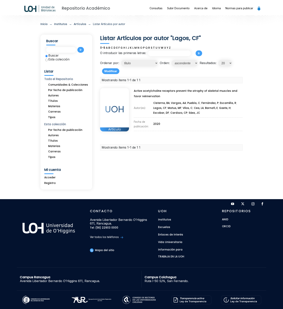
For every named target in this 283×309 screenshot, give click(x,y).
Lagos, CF (159, 108)
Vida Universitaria (170, 242)
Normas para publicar (239, 8)
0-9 (102, 48)
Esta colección (58, 59)
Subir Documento (178, 8)
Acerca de (201, 8)
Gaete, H (225, 108)
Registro (50, 183)
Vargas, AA (178, 103)
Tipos (51, 117)
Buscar (53, 55)
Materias (54, 106)
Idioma (216, 8)
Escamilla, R (228, 103)
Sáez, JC (194, 113)
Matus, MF (174, 108)
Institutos (60, 24)
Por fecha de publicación (65, 90)
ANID (225, 219)
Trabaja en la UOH (171, 256)
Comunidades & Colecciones (68, 85)
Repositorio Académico (86, 8)
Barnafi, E (211, 108)
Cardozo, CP (178, 113)
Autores (53, 95)
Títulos (53, 101)
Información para (170, 249)
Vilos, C (188, 108)
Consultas (156, 8)
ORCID (226, 226)
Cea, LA (199, 108)
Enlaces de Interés (170, 234)
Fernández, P (210, 103)
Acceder (50, 177)
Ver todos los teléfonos (105, 237)
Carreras (54, 112)
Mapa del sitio (104, 250)
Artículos (80, 24)
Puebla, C (193, 103)
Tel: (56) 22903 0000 (104, 228)
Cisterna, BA (161, 103)
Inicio (44, 24)
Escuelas (164, 227)
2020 (156, 124)
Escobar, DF (161, 113)
